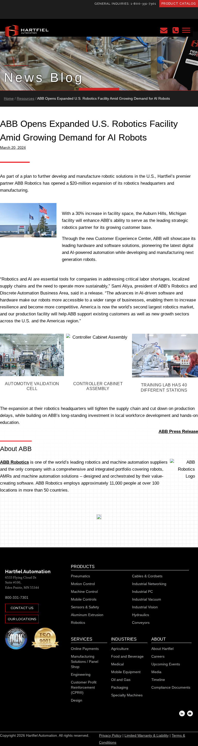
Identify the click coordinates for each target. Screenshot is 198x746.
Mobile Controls (83, 599)
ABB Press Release (178, 431)
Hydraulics (140, 615)
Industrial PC (142, 591)
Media (156, 672)
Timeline (158, 680)
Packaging (119, 687)
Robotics (78, 622)
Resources (25, 98)
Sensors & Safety (85, 607)
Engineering (80, 674)
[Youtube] (190, 713)
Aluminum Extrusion (87, 615)
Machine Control (84, 591)
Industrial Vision (145, 607)
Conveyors (141, 622)
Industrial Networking (149, 584)
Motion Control (83, 584)
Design (76, 700)
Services (81, 639)
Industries (124, 639)
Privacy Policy (110, 735)
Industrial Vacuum (146, 599)
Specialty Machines (127, 695)
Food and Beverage (127, 656)
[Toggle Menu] (186, 30)
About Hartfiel (162, 649)
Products (83, 566)
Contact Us (22, 608)
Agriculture (120, 649)
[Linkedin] (182, 713)
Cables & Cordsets (147, 576)
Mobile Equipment (126, 672)
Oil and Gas (120, 680)
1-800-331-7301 (143, 3)
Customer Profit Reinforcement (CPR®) (83, 687)
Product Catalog (178, 3)
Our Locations (22, 619)
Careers (157, 656)
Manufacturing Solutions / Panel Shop (84, 661)
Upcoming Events (165, 664)
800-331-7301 (16, 597)
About (158, 639)
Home (9, 98)
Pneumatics (80, 576)
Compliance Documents (170, 687)
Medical (117, 664)
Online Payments (85, 649)
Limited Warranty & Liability (147, 735)
